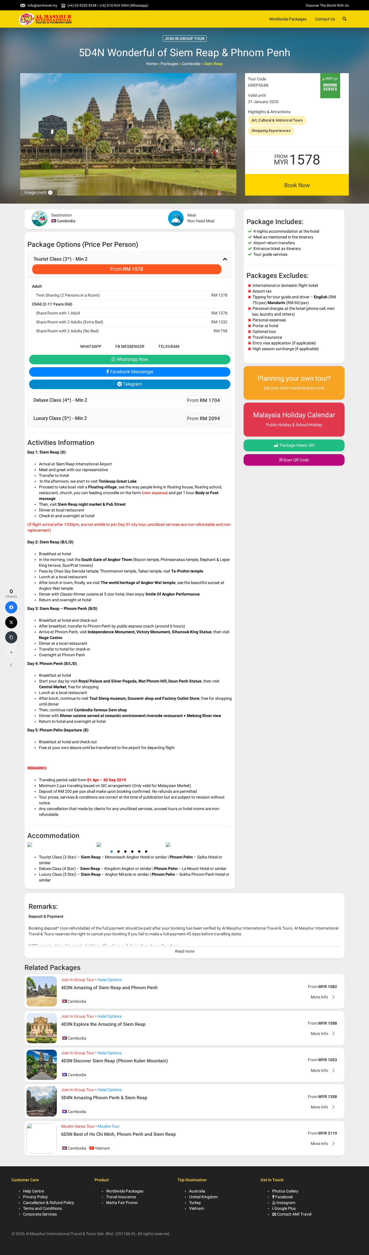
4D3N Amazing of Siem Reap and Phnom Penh (109, 987)
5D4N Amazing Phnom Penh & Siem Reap (104, 1097)
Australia (197, 1191)
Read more (184, 951)
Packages (169, 63)
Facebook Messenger (131, 371)
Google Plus (285, 1208)
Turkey (195, 1202)
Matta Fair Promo (122, 1202)
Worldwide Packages (287, 19)
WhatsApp (90, 346)
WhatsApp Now (132, 359)
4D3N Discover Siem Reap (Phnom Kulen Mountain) (114, 1060)
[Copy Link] (11, 637)
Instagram (285, 1202)
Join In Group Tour (77, 979)
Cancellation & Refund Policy (48, 1202)
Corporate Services (40, 1214)
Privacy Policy (35, 1197)
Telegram (168, 346)
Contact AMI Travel (294, 1214)
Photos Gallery (285, 1191)
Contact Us (325, 19)
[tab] (130, 264)
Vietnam (102, 1148)
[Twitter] (11, 622)
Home (151, 63)
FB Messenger (129, 346)
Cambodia (191, 63)
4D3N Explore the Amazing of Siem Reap (103, 1024)
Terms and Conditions (42, 1208)
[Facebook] (11, 607)
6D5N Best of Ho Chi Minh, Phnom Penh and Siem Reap (118, 1134)
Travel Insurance (121, 1197)
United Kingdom (203, 1197)
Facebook (283, 1197)
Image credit (39, 192)
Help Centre (33, 1191)
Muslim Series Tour (78, 1126)
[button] (130, 264)
